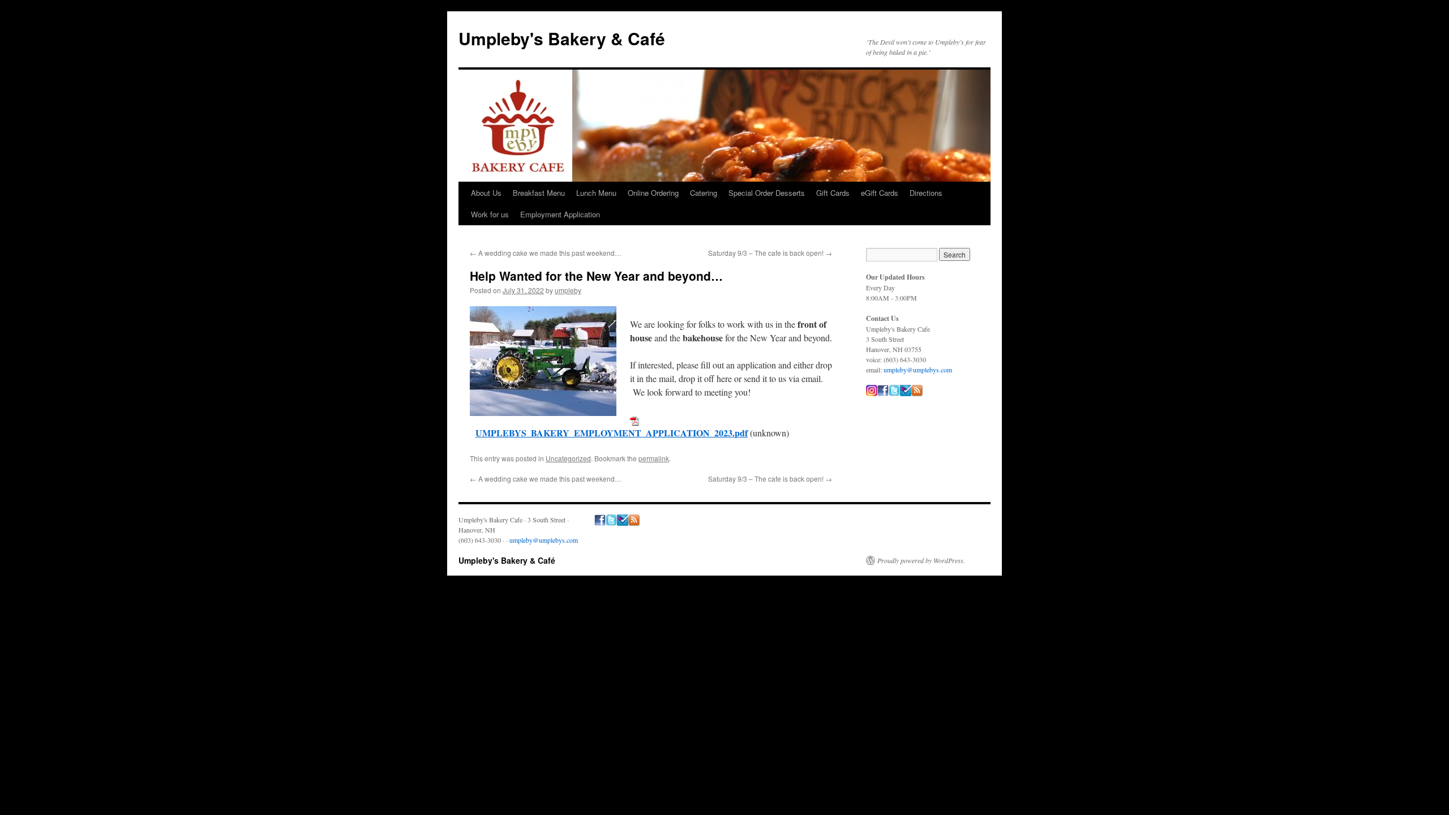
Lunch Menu (596, 192)
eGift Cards (879, 192)
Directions (926, 192)
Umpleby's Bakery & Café (561, 38)
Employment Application (560, 214)
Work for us (490, 214)
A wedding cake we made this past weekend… (545, 253)
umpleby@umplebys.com (918, 369)
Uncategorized (568, 458)
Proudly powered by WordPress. (921, 560)
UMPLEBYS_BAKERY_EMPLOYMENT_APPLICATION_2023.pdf (611, 432)
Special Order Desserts (766, 192)
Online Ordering (653, 192)
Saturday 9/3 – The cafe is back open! (770, 253)
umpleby (568, 290)
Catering (703, 192)
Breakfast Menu (539, 192)
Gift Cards (833, 192)
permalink (653, 458)
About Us (486, 192)
